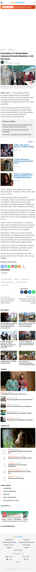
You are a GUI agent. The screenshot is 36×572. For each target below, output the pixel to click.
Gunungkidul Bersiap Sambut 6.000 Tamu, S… (14, 394)
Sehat (8, 398)
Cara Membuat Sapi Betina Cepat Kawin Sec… (20, 452)
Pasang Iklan (18, 550)
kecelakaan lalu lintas (11, 500)
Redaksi (26, 547)
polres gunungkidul (10, 491)
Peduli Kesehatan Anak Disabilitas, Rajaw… (20, 413)
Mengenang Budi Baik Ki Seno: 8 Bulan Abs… (19, 472)
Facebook (10, 556)
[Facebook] (2, 265)
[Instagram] (12, 265)
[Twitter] (5, 265)
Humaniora (11, 470)
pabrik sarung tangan (7, 282)
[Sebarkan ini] (22, 292)
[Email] (15, 265)
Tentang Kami (9, 539)
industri (16, 279)
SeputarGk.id (5, 506)
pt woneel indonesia (21, 282)
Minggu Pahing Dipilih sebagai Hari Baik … (20, 458)
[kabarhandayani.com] (18, 2)
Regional (3, 392)
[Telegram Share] (29, 292)
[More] (19, 265)
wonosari (6, 494)
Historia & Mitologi (13, 456)
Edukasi (9, 404)
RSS (19, 562)
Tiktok (27, 559)
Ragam (10, 449)
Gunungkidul (7, 488)
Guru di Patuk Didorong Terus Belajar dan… (20, 406)
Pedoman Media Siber (9, 542)
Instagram (27, 556)
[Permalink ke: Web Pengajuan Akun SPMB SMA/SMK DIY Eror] (9, 355)
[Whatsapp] (9, 265)
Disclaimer (26, 545)
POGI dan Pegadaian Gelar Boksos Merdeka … (20, 399)
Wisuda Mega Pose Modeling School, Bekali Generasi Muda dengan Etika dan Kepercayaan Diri (9, 325)
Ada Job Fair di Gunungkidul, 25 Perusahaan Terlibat (16, 134)
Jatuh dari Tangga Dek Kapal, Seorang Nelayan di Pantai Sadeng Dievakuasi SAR (26, 344)
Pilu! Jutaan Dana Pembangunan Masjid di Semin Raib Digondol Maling (27, 363)
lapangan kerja (25, 279)
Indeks (9, 547)
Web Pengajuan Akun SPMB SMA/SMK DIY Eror (8, 362)
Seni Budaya (18, 470)
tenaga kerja (5, 285)
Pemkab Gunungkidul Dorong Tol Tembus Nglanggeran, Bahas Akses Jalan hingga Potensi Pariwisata (8, 345)
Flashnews (10, 418)
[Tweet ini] (26, 292)
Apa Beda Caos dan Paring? (16, 478)
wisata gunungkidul (9, 497)
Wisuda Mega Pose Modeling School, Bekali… (20, 420)
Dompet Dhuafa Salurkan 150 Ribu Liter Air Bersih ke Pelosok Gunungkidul (27, 324)
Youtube (10, 559)
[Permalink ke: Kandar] (2, 62)
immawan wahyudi (7, 279)
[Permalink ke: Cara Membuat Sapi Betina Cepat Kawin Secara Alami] (18, 438)
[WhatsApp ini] (33, 292)
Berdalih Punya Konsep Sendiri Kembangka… (17, 465)
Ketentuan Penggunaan (26, 542)
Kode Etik (26, 539)
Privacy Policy (9, 545)
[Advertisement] (18, 28)
